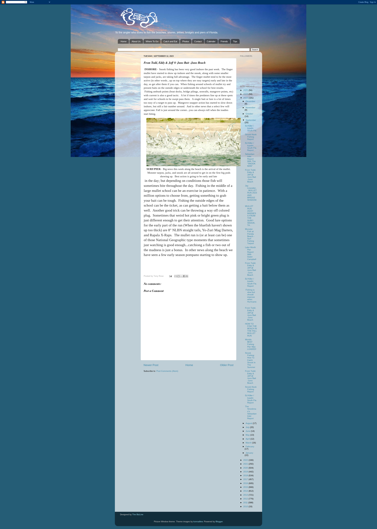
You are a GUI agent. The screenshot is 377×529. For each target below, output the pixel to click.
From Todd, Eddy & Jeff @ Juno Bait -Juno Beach (250, 176)
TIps (235, 41)
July (248, 427)
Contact (198, 41)
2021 (246, 464)
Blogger (219, 521)
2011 (245, 502)
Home (124, 41)
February (250, 446)
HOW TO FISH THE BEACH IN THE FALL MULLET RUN (251, 330)
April (248, 439)
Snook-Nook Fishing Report (251, 136)
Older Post (226, 365)
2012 (246, 499)
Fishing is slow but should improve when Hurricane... (251, 297)
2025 (246, 90)
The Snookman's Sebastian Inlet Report (251, 412)
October (249, 114)
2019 (246, 472)
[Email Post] (170, 276)
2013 (246, 495)
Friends (224, 41)
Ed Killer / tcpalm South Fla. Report (251, 146)
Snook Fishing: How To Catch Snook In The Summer (250, 360)
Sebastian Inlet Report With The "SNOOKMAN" (250, 160)
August (249, 423)
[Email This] (175, 276)
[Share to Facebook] (184, 276)
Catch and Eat (170, 41)
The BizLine (137, 514)
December (250, 101)
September (251, 120)
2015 (246, 487)
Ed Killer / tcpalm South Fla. (251, 128)
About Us (136, 41)
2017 (246, 479)
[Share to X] (181, 276)
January (249, 453)
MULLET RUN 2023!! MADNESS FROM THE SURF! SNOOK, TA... (250, 215)
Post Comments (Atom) (167, 371)
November (250, 108)
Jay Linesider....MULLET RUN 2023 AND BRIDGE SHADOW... (251, 194)
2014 (246, 491)
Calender (211, 41)
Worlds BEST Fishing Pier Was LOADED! (250, 344)
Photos (185, 41)
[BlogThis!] (178, 276)
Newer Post (151, 365)
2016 (246, 483)
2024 (246, 94)
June (248, 431)
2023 (246, 98)
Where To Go (152, 41)
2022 (246, 460)
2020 (246, 468)
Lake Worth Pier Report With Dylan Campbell (250, 253)
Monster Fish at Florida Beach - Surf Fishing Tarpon (249, 236)
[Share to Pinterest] (186, 276)
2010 (246, 506)
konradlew (198, 521)
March (249, 443)
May (248, 435)
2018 (246, 475)
